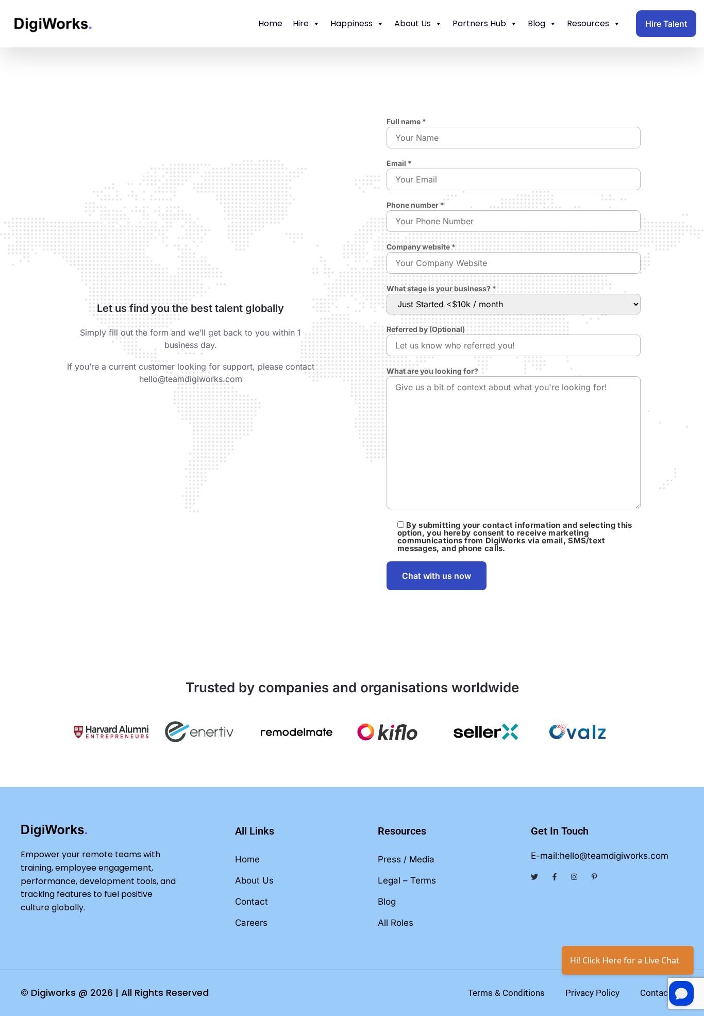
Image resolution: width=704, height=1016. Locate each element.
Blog (536, 23)
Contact (251, 901)
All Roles (395, 923)
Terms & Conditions (506, 993)
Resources (588, 23)
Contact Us (661, 993)
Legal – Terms (407, 880)
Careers (251, 923)
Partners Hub (479, 23)
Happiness (351, 23)
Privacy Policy (592, 993)
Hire (301, 23)
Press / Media (406, 859)
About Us (412, 23)
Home (270, 23)
